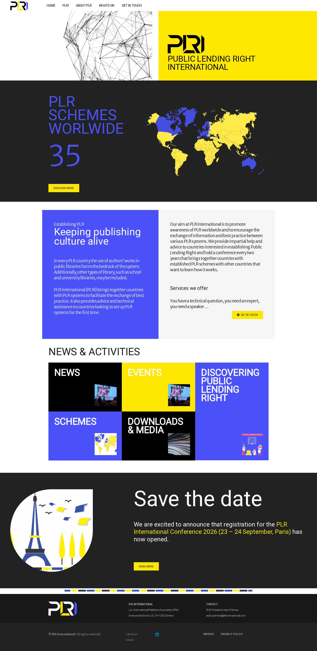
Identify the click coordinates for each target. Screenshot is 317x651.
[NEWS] (85, 387)
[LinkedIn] (157, 635)
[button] (71, 5)
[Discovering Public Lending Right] (232, 411)
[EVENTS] (158, 387)
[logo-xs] (19, 5)
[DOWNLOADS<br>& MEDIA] (158, 436)
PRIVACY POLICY (232, 634)
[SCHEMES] (85, 436)
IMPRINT (209, 634)
